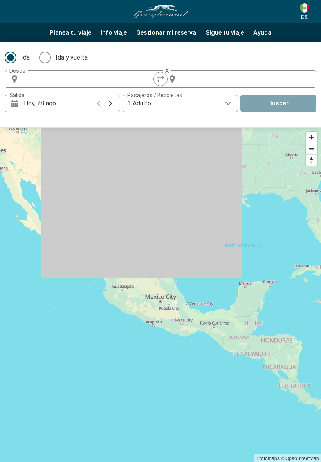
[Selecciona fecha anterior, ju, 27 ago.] (98, 103)
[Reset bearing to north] (311, 160)
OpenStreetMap (302, 458)
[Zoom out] (311, 148)
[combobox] (89, 79)
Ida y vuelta (72, 57)
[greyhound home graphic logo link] (160, 11)
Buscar (278, 103)
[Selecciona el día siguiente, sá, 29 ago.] (110, 103)
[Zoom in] (311, 137)
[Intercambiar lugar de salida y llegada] (160, 79)
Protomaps (268, 458)
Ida (25, 57)
